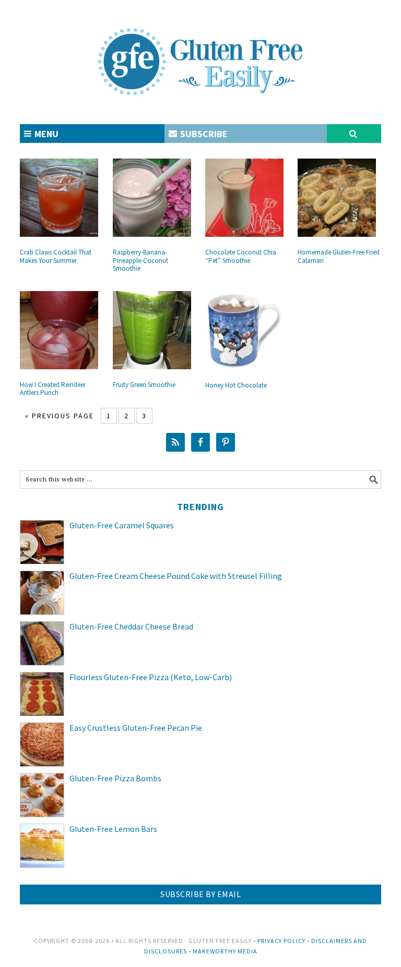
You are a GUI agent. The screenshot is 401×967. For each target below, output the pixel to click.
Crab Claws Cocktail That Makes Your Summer (55, 256)
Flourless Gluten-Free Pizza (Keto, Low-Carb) (150, 677)
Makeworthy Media (225, 951)
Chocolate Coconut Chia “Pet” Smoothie (240, 256)
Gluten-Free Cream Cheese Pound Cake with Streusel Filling (175, 576)
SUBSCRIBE (203, 134)
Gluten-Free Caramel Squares (121, 525)
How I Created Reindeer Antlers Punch (53, 388)
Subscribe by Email (200, 894)
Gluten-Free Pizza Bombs (115, 778)
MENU (45, 134)
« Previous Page (59, 415)
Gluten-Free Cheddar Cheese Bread (131, 626)
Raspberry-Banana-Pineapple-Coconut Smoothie (140, 260)
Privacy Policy (281, 941)
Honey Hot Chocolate (236, 385)
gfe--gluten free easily (200, 53)
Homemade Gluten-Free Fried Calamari (339, 256)
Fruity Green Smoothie (144, 384)
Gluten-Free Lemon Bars (113, 829)
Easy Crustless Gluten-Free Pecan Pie (135, 727)
